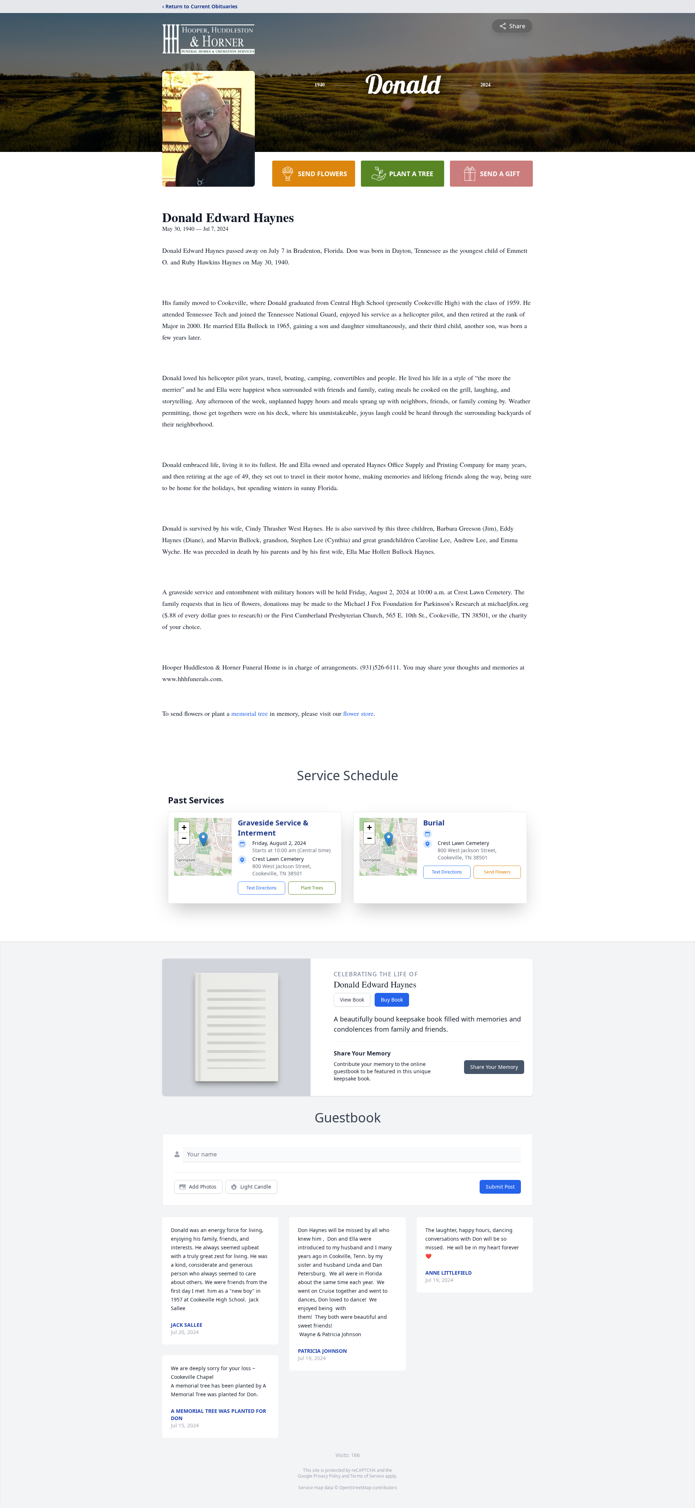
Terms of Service (367, 1476)
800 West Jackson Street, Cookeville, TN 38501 (281, 870)
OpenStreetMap (355, 1487)
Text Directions (262, 888)
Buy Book (392, 999)
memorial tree (249, 713)
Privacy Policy (327, 1476)
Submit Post (500, 1186)
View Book (352, 999)
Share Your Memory (494, 1066)
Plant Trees (312, 888)
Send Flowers (497, 872)
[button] (203, 839)
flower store (358, 713)
